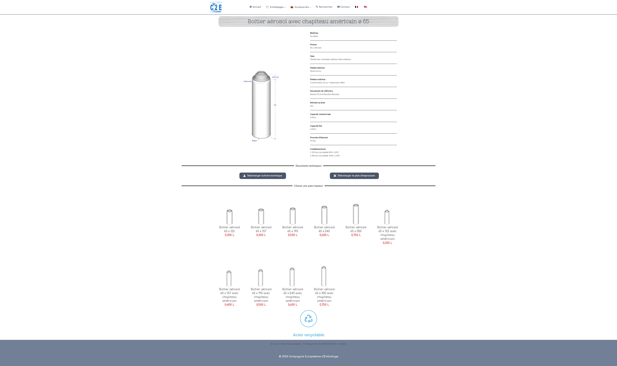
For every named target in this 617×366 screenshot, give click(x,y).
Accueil (275, 344)
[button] (262, 176)
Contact (341, 344)
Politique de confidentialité (319, 344)
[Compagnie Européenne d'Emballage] (216, 7)
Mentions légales (291, 344)
